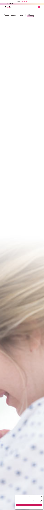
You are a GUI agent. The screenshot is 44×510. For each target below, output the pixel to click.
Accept (29, 505)
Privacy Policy (34, 507)
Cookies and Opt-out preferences (27, 507)
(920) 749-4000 (24, 1)
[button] (41, 496)
